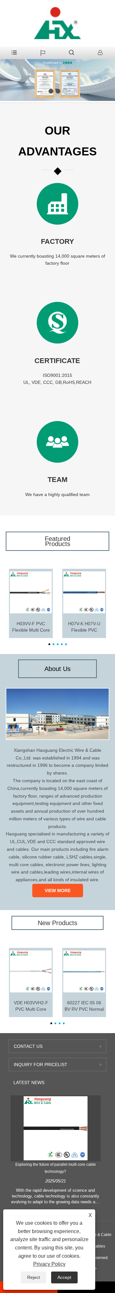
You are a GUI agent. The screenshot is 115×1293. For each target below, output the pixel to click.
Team (57, 480)
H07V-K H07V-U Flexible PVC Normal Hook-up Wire (84, 627)
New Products (57, 922)
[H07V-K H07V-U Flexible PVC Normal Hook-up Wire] (84, 592)
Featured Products (57, 541)
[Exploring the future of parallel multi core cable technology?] (56, 1128)
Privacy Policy (49, 1264)
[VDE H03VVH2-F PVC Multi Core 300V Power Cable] (31, 971)
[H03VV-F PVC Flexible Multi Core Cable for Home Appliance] (31, 592)
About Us (57, 668)
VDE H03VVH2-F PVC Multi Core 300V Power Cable (31, 1006)
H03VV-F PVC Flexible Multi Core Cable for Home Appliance (31, 627)
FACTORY (57, 241)
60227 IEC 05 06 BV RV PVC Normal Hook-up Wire (84, 1006)
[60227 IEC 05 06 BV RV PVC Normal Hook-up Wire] (84, 971)
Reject (33, 1277)
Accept (64, 1277)
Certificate (57, 361)
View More (58, 890)
